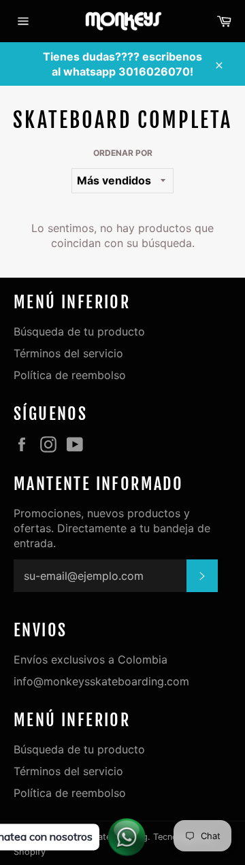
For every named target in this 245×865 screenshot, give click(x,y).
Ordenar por (122, 153)
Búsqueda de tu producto (79, 331)
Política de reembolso (70, 375)
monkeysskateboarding (100, 837)
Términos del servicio (68, 353)
